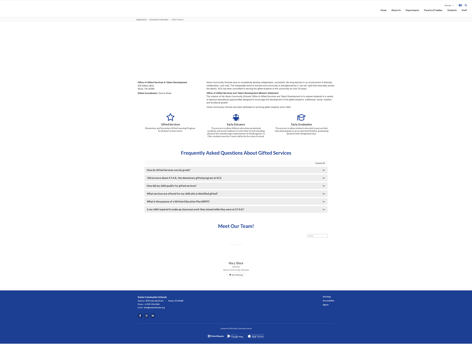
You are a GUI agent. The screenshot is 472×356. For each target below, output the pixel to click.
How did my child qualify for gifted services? (172, 185)
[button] (449, 5)
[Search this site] (466, 5)
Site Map (327, 296)
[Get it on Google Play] (235, 336)
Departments (141, 19)
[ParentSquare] (215, 336)
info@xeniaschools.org (154, 307)
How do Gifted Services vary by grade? (168, 170)
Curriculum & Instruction (159, 19)
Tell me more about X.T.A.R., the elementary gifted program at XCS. (184, 177)
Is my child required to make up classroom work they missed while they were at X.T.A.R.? (195, 209)
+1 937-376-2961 (152, 304)
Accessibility (328, 300)
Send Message (237, 275)
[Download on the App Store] (255, 336)
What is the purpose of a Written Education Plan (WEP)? (178, 201)
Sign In (326, 304)
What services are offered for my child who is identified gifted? (182, 193)
